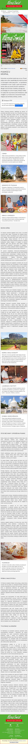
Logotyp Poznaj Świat (18, 736)
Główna (4, 11)
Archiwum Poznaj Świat (13, 11)
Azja (26, 70)
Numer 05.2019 (6, 12)
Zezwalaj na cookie (14, 742)
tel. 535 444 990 (10, 733)
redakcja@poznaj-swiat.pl (9, 732)
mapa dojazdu (11, 736)
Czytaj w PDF (19, 105)
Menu (5, 8)
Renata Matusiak (11, 68)
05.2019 (18, 64)
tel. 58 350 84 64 (18, 733)
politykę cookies (22, 740)
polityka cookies (14, 738)
